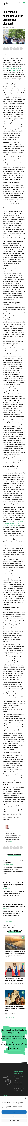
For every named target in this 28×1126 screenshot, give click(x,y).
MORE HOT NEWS (10, 1018)
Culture (20, 1012)
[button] (26, 1098)
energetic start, (14, 70)
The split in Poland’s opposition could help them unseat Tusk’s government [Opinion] (13, 884)
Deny (14, 1116)
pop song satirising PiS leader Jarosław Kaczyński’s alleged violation (13, 523)
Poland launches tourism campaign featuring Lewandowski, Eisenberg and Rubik (15, 1008)
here (11, 841)
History (11, 902)
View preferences (14, 1120)
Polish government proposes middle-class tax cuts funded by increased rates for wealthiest (14, 980)
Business (15, 983)
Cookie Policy (13, 1123)
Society (7, 956)
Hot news (15, 955)
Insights (5, 859)
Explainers (5, 902)
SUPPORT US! (14, 1049)
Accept (14, 1112)
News (19, 955)
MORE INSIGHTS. (10, 921)
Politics (12, 27)
